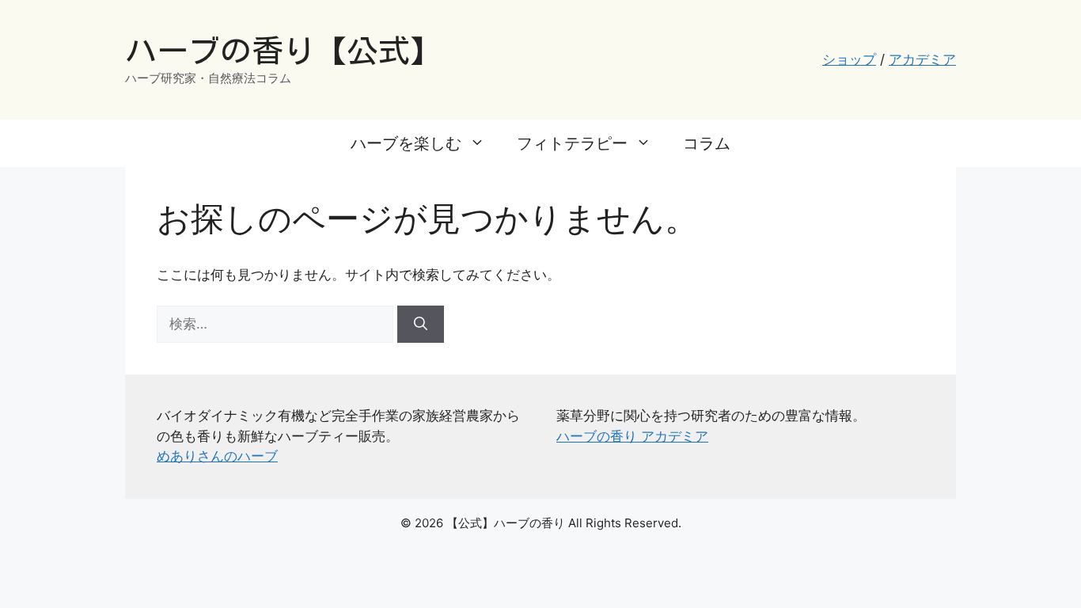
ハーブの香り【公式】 (283, 50)
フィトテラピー (572, 143)
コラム (706, 143)
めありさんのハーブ (217, 456)
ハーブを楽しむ (406, 143)
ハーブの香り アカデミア (632, 436)
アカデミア (922, 59)
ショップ (849, 59)
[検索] (420, 325)
